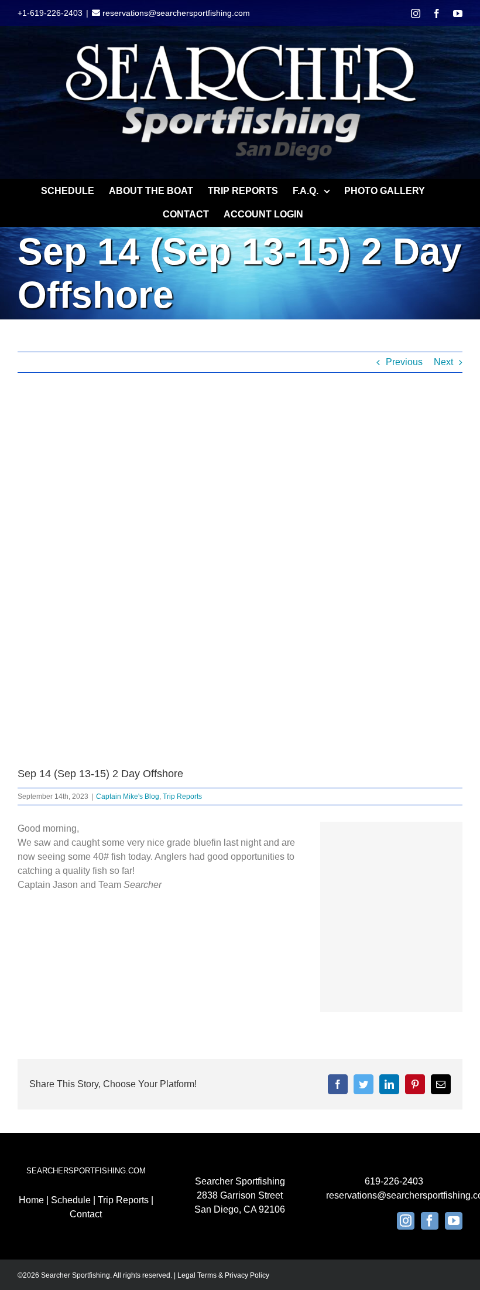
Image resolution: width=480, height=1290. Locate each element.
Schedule (71, 1200)
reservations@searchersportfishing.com (175, 13)
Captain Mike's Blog (127, 796)
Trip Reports (182, 796)
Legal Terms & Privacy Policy (223, 1275)
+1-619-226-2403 (50, 13)
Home (31, 1200)
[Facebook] (429, 1221)
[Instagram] (405, 1221)
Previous (404, 362)
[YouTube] (453, 1221)
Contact (86, 1214)
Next (443, 362)
